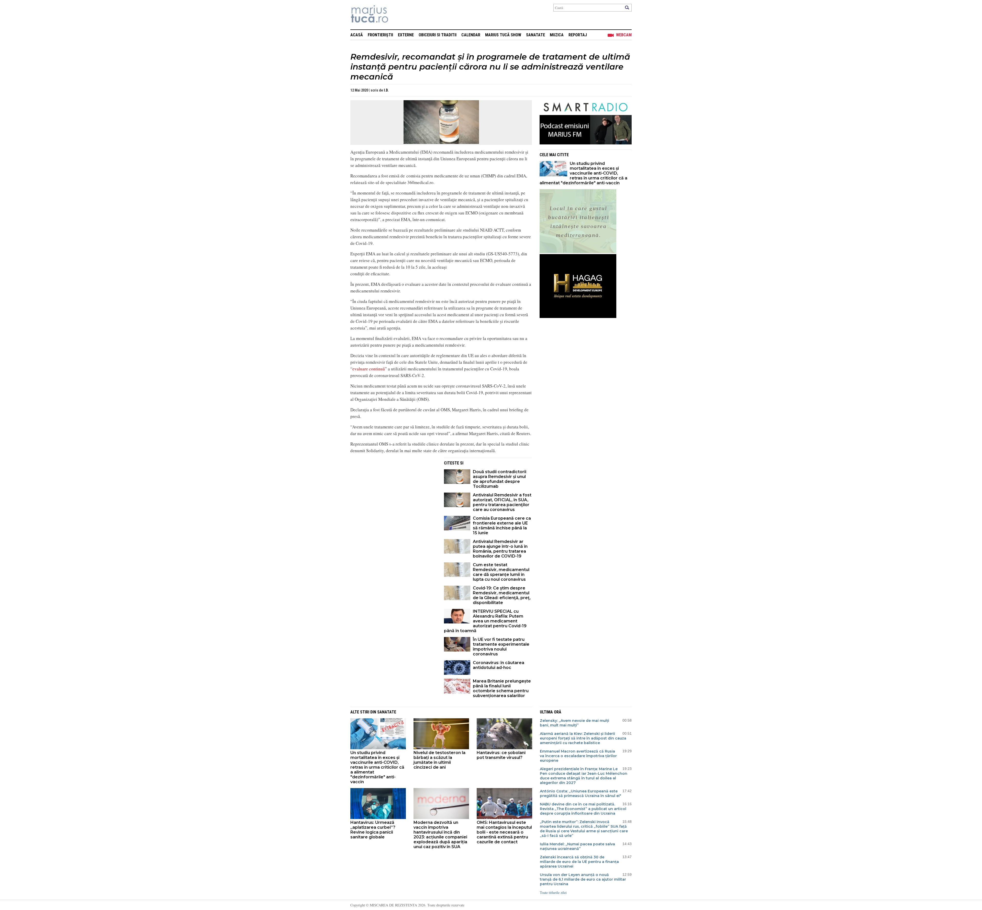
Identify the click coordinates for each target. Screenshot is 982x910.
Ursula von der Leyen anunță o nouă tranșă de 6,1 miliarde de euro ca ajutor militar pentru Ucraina (583, 879)
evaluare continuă (368, 369)
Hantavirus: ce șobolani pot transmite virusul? (501, 755)
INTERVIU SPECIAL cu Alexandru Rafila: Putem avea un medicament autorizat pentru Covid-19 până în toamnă (485, 621)
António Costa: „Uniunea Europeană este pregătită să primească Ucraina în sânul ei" (580, 793)
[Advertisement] (393, 493)
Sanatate (535, 34)
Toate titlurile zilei (553, 892)
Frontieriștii (380, 34)
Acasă (356, 34)
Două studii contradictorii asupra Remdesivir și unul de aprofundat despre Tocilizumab (499, 479)
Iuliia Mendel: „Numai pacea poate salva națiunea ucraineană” (577, 846)
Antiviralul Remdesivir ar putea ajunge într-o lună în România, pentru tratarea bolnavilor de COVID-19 (500, 549)
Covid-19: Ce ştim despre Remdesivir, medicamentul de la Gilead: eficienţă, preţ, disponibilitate (502, 595)
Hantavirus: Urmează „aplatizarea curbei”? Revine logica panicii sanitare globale (372, 829)
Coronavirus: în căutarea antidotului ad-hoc (498, 665)
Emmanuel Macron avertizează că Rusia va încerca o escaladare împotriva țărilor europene (578, 756)
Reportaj (577, 34)
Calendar (470, 34)
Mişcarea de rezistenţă (397, 15)
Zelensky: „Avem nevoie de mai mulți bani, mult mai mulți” (574, 722)
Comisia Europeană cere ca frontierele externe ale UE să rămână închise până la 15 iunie (502, 525)
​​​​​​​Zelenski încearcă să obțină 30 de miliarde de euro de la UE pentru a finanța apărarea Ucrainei (579, 862)
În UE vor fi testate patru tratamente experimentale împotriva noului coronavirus (501, 646)
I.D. (386, 90)
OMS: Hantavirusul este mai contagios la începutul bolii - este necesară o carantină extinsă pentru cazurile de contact (504, 832)
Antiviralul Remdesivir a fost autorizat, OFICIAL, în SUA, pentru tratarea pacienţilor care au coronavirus (502, 502)
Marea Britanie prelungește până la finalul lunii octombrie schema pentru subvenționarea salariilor (502, 688)
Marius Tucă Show (503, 34)
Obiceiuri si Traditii (437, 34)
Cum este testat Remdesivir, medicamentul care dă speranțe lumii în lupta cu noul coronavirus (501, 572)
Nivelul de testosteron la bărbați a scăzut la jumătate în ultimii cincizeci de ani (439, 760)
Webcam (624, 34)
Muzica (557, 34)
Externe (406, 34)
